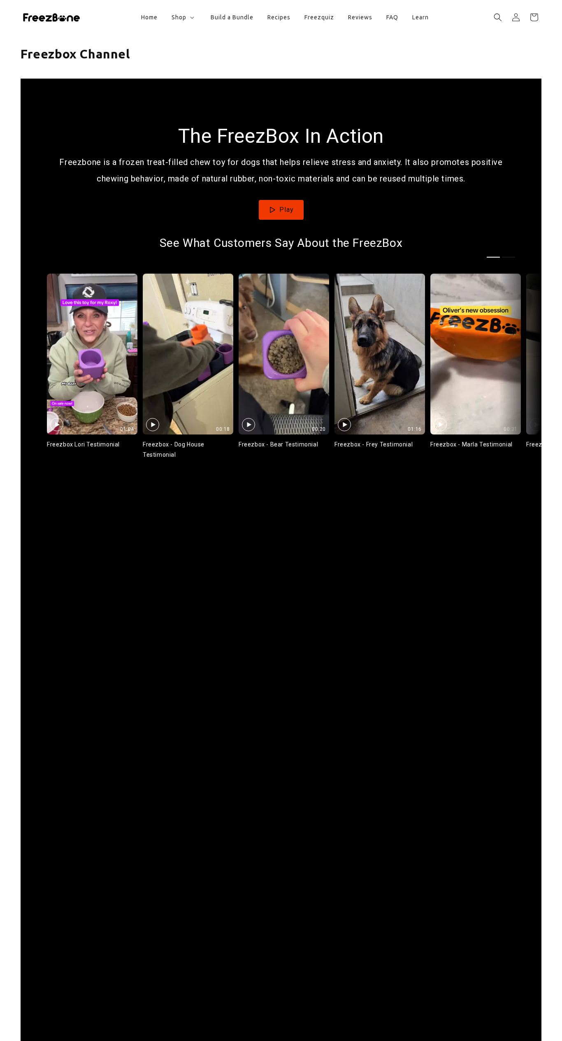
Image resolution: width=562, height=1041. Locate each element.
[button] (182, 17)
